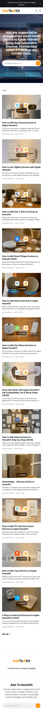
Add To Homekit (29, 668)
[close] (40, 3)
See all (5, 634)
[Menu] (40, 10)
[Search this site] (36, 10)
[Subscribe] (38, 63)
